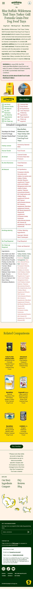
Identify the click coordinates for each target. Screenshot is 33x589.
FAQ (19, 480)
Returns (17, 575)
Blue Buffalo (26, 26)
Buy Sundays (16, 447)
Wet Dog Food (15, 26)
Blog (20, 486)
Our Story (6, 480)
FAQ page (15, 543)
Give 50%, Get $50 (8, 578)
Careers (10, 573)
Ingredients (7, 483)
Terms (4, 575)
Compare (6, 486)
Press (3, 573)
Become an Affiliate (20, 573)
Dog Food (6, 26)
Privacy (10, 575)
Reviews (21, 483)
